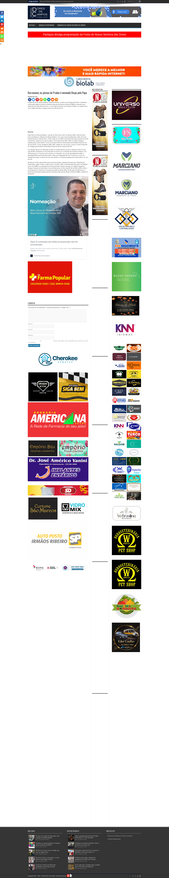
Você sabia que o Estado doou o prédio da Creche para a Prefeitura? (87, 865)
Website (30, 335)
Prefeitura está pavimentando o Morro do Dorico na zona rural (87, 844)
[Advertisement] (84, 52)
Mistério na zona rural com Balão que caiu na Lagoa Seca (47, 851)
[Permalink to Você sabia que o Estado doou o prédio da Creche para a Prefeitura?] (71, 869)
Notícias (32, 25)
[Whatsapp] (45, 99)
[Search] (139, 1)
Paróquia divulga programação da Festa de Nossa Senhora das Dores (84, 34)
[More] (56, 99)
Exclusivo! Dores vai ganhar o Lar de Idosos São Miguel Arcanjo (47, 858)
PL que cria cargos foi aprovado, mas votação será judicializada (47, 837)
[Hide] (1, 44)
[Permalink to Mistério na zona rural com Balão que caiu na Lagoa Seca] (32, 855)
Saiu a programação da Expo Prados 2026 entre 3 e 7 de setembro (86, 837)
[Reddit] (52, 99)
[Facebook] (29, 99)
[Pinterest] (37, 99)
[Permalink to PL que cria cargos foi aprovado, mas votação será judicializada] (32, 840)
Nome (30, 324)
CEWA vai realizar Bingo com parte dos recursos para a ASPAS (56, 1)
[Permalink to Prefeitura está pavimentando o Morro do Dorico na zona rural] (71, 847)
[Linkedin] (48, 99)
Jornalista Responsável (46, 25)
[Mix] (41, 99)
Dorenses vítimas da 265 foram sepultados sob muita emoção (46, 865)
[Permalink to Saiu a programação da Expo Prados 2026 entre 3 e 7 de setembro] (71, 840)
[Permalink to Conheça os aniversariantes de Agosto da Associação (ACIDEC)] (32, 847)
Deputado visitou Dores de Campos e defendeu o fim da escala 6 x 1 (87, 851)
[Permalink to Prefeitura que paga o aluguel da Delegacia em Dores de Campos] (71, 862)
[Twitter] (33, 99)
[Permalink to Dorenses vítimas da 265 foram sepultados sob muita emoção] (32, 869)
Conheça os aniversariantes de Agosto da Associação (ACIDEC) (48, 844)
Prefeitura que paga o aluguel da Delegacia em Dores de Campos (85, 858)
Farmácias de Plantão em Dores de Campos (71, 25)
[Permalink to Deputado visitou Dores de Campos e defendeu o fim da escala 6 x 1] (71, 855)
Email (29, 329)
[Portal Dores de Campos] (39, 18)
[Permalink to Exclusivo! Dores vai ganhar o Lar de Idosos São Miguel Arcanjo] (32, 862)
